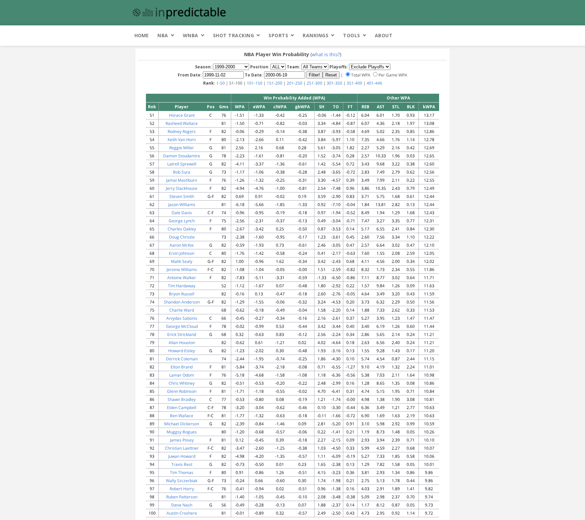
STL (395, 107)
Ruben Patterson (181, 497)
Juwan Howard (181, 456)
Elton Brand (182, 367)
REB (365, 107)
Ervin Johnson (181, 253)
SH (321, 107)
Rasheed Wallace (182, 123)
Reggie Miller (181, 148)
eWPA (259, 107)
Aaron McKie (182, 245)
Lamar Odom (181, 375)
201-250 (294, 83)
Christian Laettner (182, 448)
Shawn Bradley (182, 399)
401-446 (374, 83)
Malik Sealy (181, 261)
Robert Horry (182, 489)
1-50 (220, 83)
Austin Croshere (182, 513)
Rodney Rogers (182, 131)
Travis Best (181, 464)
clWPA (279, 107)
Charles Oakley (182, 229)
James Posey (182, 440)
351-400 (354, 83)
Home (141, 35)
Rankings (315, 35)
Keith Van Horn (182, 139)
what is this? (326, 54)
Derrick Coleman (182, 359)
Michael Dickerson (181, 424)
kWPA (429, 107)
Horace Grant (182, 115)
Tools (351, 35)
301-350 (334, 83)
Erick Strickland (181, 334)
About (384, 35)
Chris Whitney (182, 383)
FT (350, 107)
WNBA (190, 35)
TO (336, 107)
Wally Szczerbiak (181, 480)
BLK (411, 107)
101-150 (254, 83)
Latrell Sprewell (181, 164)
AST (381, 107)
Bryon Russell (181, 294)
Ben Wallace (181, 416)
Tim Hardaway (181, 286)
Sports (278, 35)
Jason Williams (181, 204)
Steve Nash (181, 505)
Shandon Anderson (182, 302)
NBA (162, 35)
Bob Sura (181, 172)
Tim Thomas (181, 472)
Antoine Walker (181, 277)
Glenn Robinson (181, 391)
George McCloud (182, 326)
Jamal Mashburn (181, 180)
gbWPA (302, 107)
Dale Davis (182, 213)
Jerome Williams (182, 269)
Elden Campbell (181, 407)
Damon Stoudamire (181, 156)
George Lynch (182, 221)
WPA (239, 107)
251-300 (314, 83)
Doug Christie (182, 237)
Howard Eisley (181, 351)
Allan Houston (182, 342)
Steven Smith (181, 196)
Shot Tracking (233, 35)
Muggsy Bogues (182, 432)
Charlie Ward (181, 310)
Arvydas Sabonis (181, 318)
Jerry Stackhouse (181, 188)
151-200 (274, 83)
